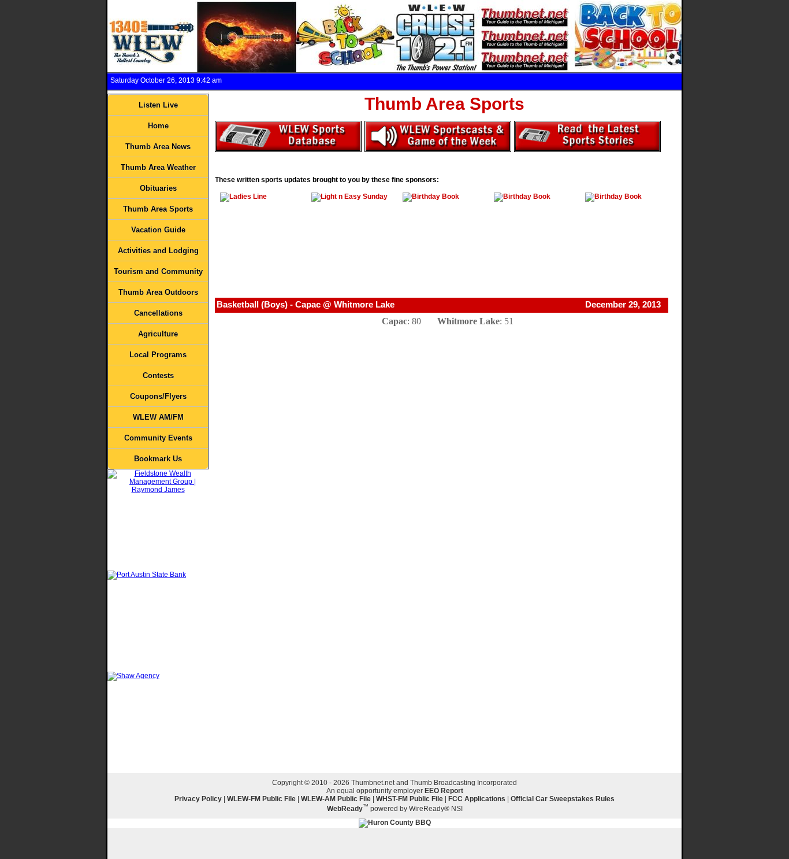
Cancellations (158, 313)
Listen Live (158, 105)
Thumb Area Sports (158, 209)
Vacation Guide (158, 229)
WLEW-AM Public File (336, 799)
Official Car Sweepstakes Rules (563, 799)
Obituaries (158, 188)
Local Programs (158, 354)
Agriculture (158, 333)
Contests (158, 375)
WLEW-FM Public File (261, 799)
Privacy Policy (198, 799)
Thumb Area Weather (158, 167)
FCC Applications (476, 799)
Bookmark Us (158, 458)
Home (158, 125)
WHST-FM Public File (409, 799)
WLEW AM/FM (158, 417)
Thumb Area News (158, 146)
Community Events (158, 438)
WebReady (345, 809)
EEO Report (444, 791)
